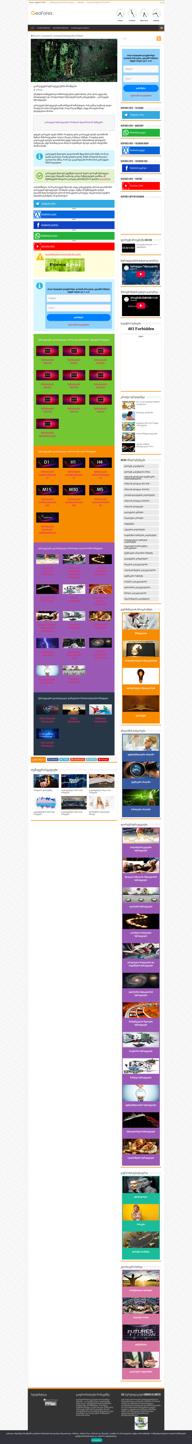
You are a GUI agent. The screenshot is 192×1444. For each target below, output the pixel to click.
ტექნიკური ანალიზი (140, 782)
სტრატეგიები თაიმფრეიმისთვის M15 (47, 502)
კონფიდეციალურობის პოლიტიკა (62, 2)
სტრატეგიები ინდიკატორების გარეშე (74, 655)
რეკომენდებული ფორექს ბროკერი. (63, 254)
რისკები (141, 1224)
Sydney (156, 21)
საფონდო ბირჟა (141, 1317)
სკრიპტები (141, 716)
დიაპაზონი (105, 179)
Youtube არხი (48, 246)
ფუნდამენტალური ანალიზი (141, 754)
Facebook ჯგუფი (48, 214)
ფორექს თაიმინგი (141, 1252)
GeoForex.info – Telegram (132, 108)
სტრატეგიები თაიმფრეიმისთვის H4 (100, 474)
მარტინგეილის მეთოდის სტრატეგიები (100, 601)
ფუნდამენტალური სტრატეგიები (141, 1105)
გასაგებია (96, 1440)
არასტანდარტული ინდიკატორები (141, 660)
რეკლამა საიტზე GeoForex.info (98, 2)
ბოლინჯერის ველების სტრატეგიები (47, 571)
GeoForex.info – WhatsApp (132, 126)
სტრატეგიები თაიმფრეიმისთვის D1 (47, 474)
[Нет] (188, 1437)
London (132, 21)
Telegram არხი (48, 203)
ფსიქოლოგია (140, 1197)
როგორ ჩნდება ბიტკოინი (146, 434)
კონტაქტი (80, 2)
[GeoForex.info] (42, 12)
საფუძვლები (47, 36)
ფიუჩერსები (141, 1344)
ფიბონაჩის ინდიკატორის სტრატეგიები (100, 654)
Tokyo (120, 21)
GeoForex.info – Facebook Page (134, 161)
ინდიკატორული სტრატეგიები (141, 1131)
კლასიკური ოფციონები (141, 1371)
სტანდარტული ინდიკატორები (140, 688)
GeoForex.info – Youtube (131, 179)
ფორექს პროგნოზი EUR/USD (136, 240)
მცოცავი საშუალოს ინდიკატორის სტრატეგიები (47, 627)
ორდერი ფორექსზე (43, 790)
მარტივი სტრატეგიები (141, 1077)
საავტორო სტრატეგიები (141, 1051)
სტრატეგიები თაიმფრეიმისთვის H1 (74, 474)
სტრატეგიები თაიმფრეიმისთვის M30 (74, 502)
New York (144, 21)
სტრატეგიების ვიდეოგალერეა (139, 261)
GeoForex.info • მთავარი (32, 27)
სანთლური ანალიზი (141, 809)
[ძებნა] (159, 38)
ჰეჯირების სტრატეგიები (140, 906)
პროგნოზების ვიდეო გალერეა (139, 292)
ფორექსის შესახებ (60, 28)
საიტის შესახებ (43, 28)
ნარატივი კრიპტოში (144, 413)
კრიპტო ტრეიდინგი (133, 397)
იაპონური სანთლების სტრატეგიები (100, 571)
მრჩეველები (141, 633)
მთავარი (36, 36)
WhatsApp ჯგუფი (49, 235)
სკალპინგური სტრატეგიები (141, 1158)
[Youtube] (163, 2)
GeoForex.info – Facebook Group (135, 143)
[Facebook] (160, 2)
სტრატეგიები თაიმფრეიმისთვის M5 (100, 502)
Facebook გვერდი (49, 225)
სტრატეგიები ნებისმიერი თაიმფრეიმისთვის (47, 529)
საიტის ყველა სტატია (80, 28)
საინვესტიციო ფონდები (140, 1290)
